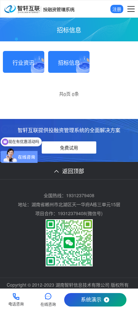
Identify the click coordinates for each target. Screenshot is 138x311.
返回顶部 (73, 171)
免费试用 (69, 147)
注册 (116, 9)
